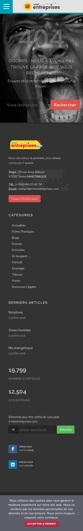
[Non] (78, 513)
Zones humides (20, 330)
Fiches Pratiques (23, 231)
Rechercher (65, 104)
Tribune (17, 274)
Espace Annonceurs (24, 198)
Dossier (17, 243)
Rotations (16, 312)
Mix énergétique (21, 348)
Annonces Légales (24, 286)
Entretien (18, 250)
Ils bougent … (21, 256)
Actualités (19, 225)
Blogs (15, 237)
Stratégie (18, 268)
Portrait (17, 262)
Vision (16, 280)
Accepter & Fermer (41, 523)
